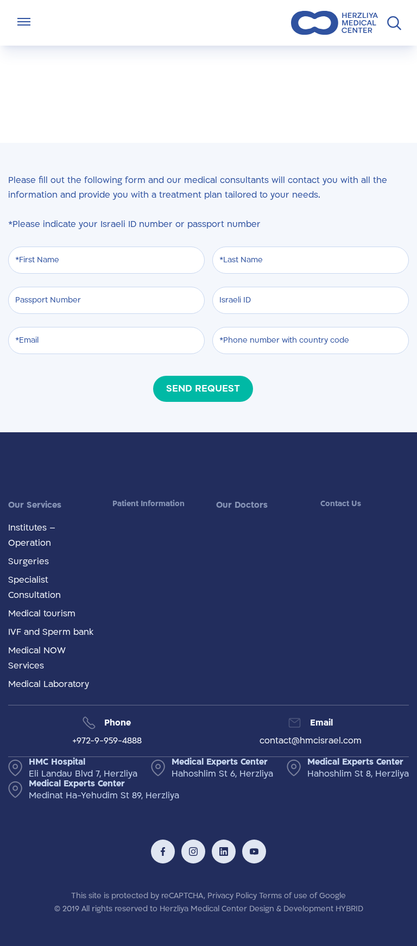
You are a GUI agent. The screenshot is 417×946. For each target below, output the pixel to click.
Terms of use (283, 896)
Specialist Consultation (34, 587)
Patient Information (148, 504)
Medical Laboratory (48, 684)
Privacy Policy (232, 896)
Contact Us (340, 504)
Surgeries (28, 561)
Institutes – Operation (31, 535)
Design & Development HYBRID (306, 909)
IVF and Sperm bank (50, 632)
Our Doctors (242, 505)
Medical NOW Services (37, 658)
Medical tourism (41, 614)
